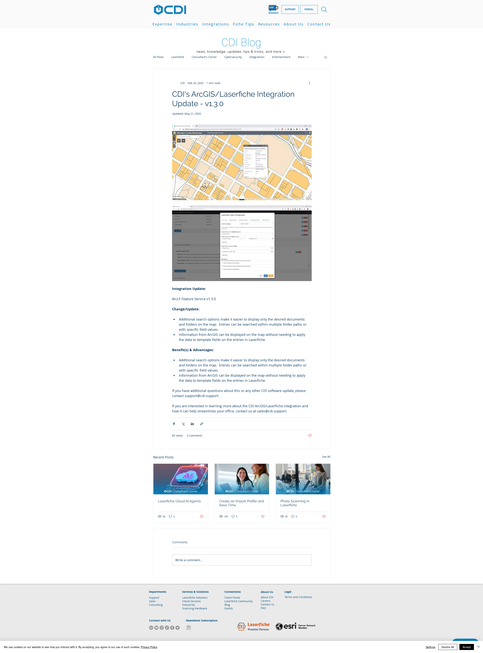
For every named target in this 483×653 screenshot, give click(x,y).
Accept (467, 647)
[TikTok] (167, 628)
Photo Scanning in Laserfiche (294, 503)
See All (326, 456)
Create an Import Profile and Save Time (241, 503)
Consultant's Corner (204, 57)
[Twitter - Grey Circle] (177, 628)
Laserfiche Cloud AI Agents (179, 501)
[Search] (324, 9)
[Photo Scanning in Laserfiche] (303, 479)
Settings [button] (430, 647)
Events (229, 608)
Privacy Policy (149, 647)
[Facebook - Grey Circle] (172, 628)
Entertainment (281, 57)
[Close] (478, 647)
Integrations (257, 57)
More (301, 57)
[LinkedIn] (151, 628)
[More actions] (309, 83)
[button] (162, 24)
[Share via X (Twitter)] (183, 424)
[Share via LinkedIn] (192, 424)
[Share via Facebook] (174, 424)
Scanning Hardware (194, 608)
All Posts (158, 57)
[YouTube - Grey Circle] (156, 628)
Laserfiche (177, 57)
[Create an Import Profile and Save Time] (242, 479)
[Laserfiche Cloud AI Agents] (180, 479)
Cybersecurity (233, 57)
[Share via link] (201, 424)
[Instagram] (162, 628)
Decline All (447, 647)
